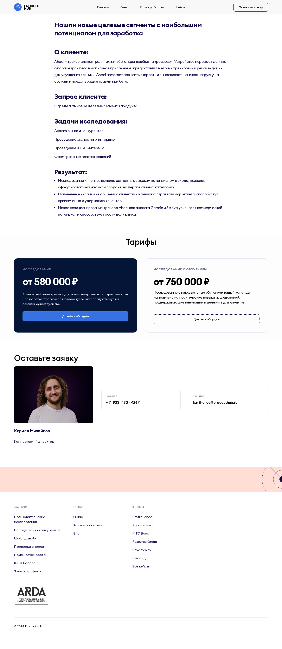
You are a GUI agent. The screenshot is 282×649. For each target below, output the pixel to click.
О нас (124, 7)
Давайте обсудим (75, 316)
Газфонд (139, 558)
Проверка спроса (29, 546)
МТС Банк (140, 533)
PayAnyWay (141, 550)
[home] (28, 7)
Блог (77, 533)
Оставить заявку (251, 7)
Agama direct (143, 525)
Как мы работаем (152, 7)
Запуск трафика (27, 571)
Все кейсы (140, 566)
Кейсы (180, 7)
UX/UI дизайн (25, 538)
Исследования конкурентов (37, 530)
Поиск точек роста (30, 555)
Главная (103, 7)
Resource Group (144, 541)
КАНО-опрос (25, 563)
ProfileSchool (142, 517)
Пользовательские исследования (29, 519)
